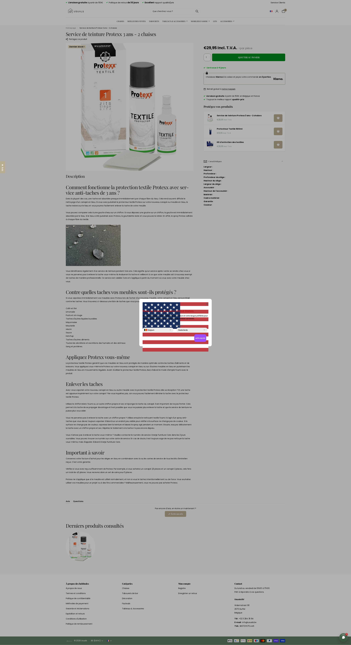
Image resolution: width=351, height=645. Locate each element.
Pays (144, 325)
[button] (207, 304)
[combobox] (149, 329)
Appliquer (200, 338)
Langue (180, 325)
